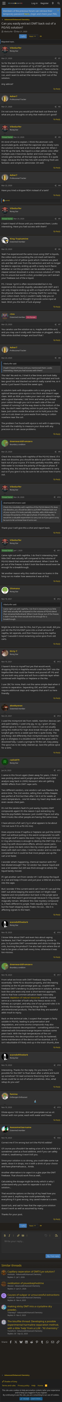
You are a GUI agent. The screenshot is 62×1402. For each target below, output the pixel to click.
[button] (5, 1235)
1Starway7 (11, 1312)
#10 (59, 497)
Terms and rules (9, 1385)
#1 (59, 58)
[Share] (55, 58)
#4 (59, 185)
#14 (59, 716)
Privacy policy (23, 1385)
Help (33, 1385)
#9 (59, 452)
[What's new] (53, 3)
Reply (58, 89)
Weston (10, 1286)
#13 (59, 661)
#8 (59, 358)
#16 (59, 932)
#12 (59, 599)
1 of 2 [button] (23, 36)
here (26, 13)
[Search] (58, 3)
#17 (59, 975)
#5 (59, 218)
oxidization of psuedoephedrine (25, 1283)
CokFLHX (11, 1297)
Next (31, 36)
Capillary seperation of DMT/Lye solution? (31, 1271)
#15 (59, 770)
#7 (59, 324)
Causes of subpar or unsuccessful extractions (33, 1294)
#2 (59, 106)
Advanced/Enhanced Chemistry (28, 1274)
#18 (59, 1065)
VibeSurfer (8, 31)
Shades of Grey (10, 1381)
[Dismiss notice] (58, 10)
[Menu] (4, 3)
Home (40, 1385)
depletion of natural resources (25, 997)
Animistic (11, 1274)
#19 (59, 1107)
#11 (59, 550)
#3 (59, 137)
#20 (59, 1138)
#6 (59, 249)
